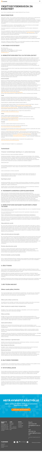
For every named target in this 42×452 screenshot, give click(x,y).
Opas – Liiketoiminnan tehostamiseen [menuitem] (13, 426)
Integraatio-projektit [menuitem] (5, 429)
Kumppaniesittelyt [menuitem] (13, 428)
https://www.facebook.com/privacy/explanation (10, 140)
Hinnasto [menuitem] (2, 430)
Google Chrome (7, 92)
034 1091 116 (32, 431)
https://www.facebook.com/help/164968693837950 (11, 126)
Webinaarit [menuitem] (12, 423)
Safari (2, 92)
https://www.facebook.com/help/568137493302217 (16, 129)
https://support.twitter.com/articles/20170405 (9, 117)
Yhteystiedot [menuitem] (20, 423)
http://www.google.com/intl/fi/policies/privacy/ (10, 111)
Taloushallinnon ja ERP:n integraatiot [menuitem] (5, 425)
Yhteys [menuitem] (19, 421)
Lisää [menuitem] (11, 421)
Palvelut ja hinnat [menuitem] (4, 422)
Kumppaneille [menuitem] (20, 425)
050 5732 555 (32, 424)
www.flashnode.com (30, 32)
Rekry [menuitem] (11, 425)
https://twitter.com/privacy (13, 119)
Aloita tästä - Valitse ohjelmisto (21, 409)
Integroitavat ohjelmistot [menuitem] (5, 427)
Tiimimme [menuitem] (20, 424)
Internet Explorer (13, 92)
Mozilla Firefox (20, 92)
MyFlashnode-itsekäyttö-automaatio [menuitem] (5, 426)
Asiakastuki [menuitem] (20, 426)
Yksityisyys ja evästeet (36, 442)
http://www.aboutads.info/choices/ (24, 133)
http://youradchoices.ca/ (17, 134)
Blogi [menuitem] (10, 429)
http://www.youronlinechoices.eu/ (19, 136)
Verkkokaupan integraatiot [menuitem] (5, 424)
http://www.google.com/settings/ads (24, 105)
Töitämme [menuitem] (11, 424)
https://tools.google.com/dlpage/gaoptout (9, 107)
